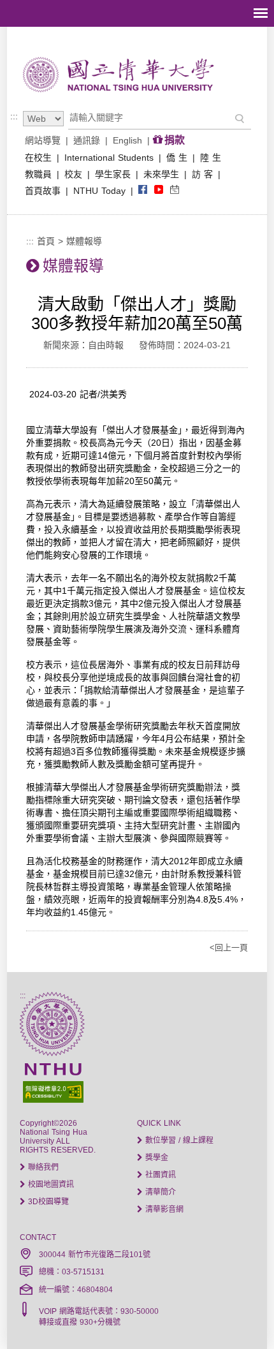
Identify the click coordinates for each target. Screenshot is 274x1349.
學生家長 (113, 174)
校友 (73, 174)
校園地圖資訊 (49, 1184)
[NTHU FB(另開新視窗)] (142, 190)
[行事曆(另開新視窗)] (174, 190)
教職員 (38, 174)
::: (14, 116)
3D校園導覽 (47, 1201)
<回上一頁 (229, 947)
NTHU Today (99, 191)
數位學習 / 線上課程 (178, 1140)
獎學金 (155, 1157)
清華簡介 (159, 1192)
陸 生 (210, 157)
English (127, 140)
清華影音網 (163, 1209)
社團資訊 (159, 1174)
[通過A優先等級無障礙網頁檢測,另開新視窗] (137, 1090)
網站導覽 (43, 140)
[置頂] (241, 1316)
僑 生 (176, 157)
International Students (109, 157)
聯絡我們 (42, 1167)
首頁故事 (43, 191)
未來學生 (161, 174)
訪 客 (202, 174)
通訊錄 (86, 140)
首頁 (46, 241)
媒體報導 (84, 241)
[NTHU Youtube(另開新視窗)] (158, 190)
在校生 (38, 157)
